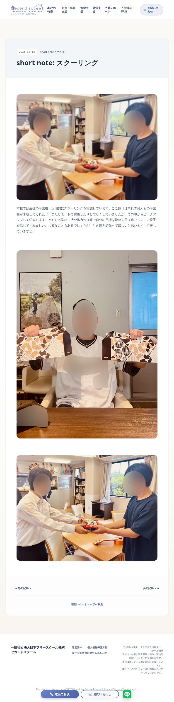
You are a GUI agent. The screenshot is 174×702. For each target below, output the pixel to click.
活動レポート (110, 9)
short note (47, 52)
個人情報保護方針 (97, 647)
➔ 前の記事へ (23, 588)
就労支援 (97, 9)
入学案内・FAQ (128, 9)
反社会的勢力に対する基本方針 (89, 652)
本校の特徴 (51, 9)
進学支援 (84, 9)
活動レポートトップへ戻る (87, 604)
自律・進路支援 (69, 9)
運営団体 (77, 647)
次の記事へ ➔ (151, 588)
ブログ (60, 52)
